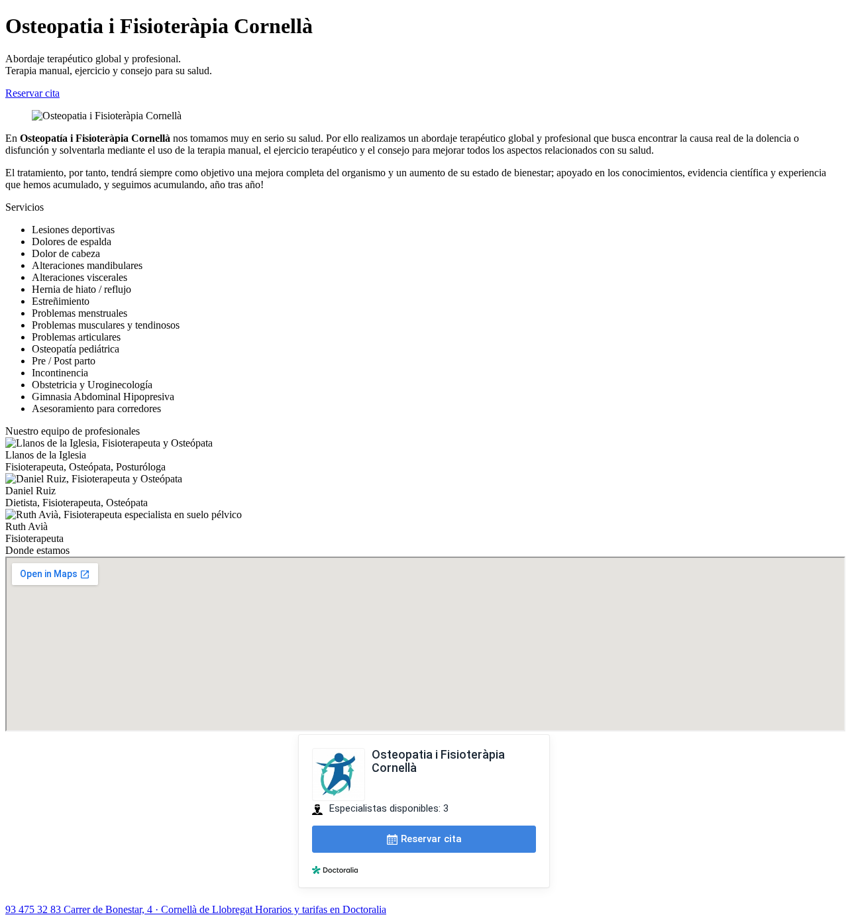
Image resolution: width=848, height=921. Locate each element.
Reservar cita (32, 93)
